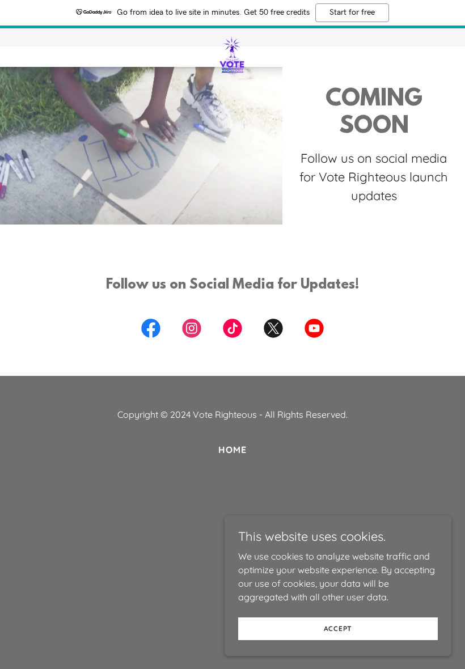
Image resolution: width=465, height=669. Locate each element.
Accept (338, 628)
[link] (232, 37)
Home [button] (232, 449)
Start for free (352, 12)
